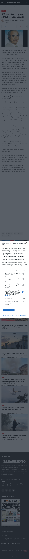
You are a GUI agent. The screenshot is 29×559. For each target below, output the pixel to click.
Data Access (14, 315)
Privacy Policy (23, 315)
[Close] (26, 243)
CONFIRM (9, 310)
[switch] (23, 274)
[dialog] (14, 279)
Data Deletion (6, 315)
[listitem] (14, 271)
